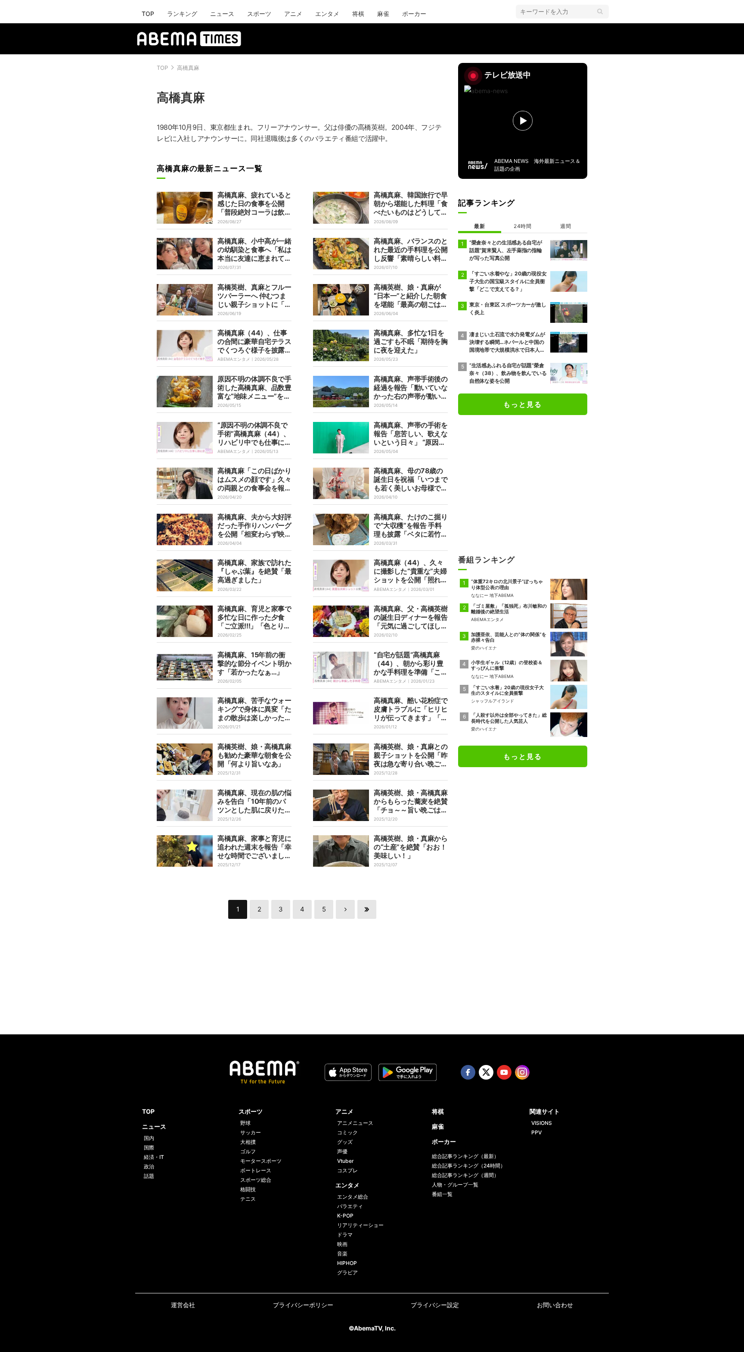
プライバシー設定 (435, 1304)
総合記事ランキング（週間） (465, 1175)
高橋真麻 (188, 67)
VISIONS (541, 1123)
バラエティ (350, 1206)
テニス (248, 1199)
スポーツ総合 (255, 1180)
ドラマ (345, 1234)
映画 (342, 1244)
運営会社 (183, 1304)
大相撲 (248, 1142)
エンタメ (327, 13)
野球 (245, 1123)
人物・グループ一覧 (455, 1184)
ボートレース (255, 1170)
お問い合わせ (555, 1304)
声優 (342, 1151)
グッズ (345, 1142)
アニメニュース (355, 1123)
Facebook (468, 1072)
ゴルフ (248, 1151)
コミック (347, 1132)
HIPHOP (347, 1263)
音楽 (342, 1253)
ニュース (222, 13)
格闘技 (248, 1189)
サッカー (250, 1132)
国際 (149, 1147)
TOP (148, 13)
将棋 (358, 13)
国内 (149, 1138)
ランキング (182, 13)
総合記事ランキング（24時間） (468, 1165)
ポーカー (414, 13)
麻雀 (383, 13)
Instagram (522, 1072)
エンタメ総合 (352, 1196)
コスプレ (347, 1170)
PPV (536, 1132)
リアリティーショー (360, 1225)
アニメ (293, 13)
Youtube (504, 1072)
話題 (149, 1176)
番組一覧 (442, 1194)
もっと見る (522, 404)
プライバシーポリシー (303, 1304)
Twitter (486, 1072)
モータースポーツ (261, 1161)
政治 (149, 1166)
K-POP (345, 1215)
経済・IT (154, 1157)
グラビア (347, 1272)
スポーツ (259, 13)
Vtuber (345, 1161)
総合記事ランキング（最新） (465, 1156)
